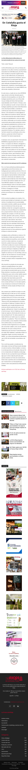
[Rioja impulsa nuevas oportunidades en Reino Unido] (5, 456)
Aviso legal (4, 729)
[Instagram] (14, 706)
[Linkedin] (18, 706)
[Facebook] (8, 403)
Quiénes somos (5, 718)
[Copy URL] (3, 403)
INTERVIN (18, 394)
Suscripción (4, 723)
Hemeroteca (4, 720)
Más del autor (18, 411)
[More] (21, 403)
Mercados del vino (9, 11)
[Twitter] (12, 403)
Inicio (2, 11)
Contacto (3, 727)
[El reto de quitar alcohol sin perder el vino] (5, 434)
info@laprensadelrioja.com (17, 702)
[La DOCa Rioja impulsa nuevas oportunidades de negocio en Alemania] (5, 441)
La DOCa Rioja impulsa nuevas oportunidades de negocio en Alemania (17, 441)
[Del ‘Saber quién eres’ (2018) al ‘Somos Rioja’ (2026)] (5, 449)
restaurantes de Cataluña (7, 396)
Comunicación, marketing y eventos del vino (12, 725)
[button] (2, 8)
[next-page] (5, 462)
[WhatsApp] (17, 403)
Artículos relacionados (7, 411)
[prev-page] (2, 462)
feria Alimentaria (11, 394)
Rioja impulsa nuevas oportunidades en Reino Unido (16, 456)
